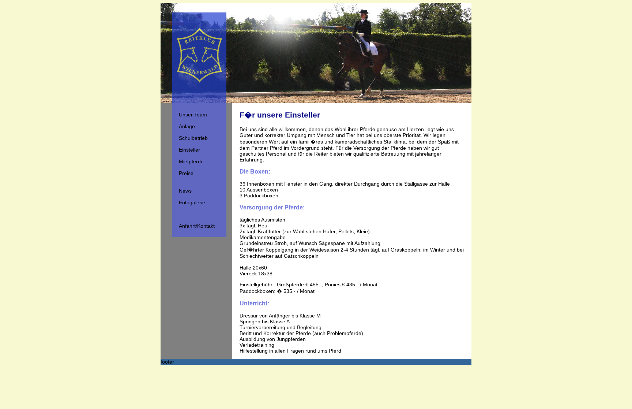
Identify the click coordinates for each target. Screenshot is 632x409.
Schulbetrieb (193, 138)
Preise (186, 173)
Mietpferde (191, 161)
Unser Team (193, 115)
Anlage (187, 126)
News (185, 191)
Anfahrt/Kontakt (197, 226)
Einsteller (189, 150)
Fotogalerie (192, 202)
